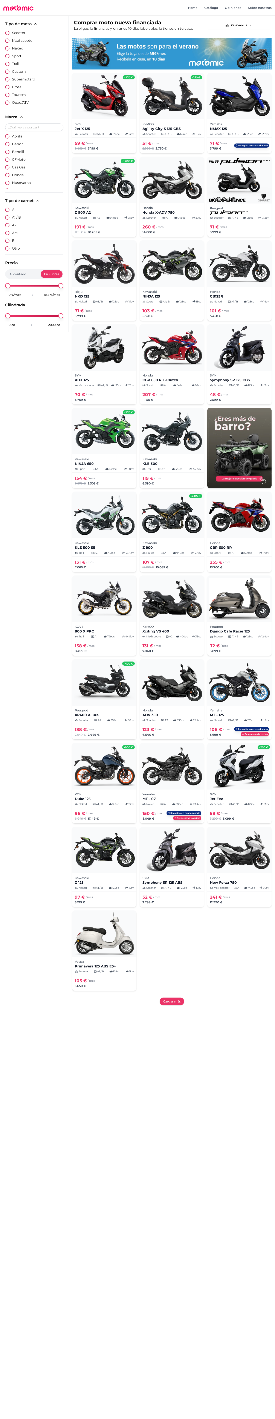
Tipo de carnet (19, 200)
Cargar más (172, 1001)
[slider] (7, 285)
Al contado (17, 274)
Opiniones (233, 8)
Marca (11, 117)
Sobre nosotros (260, 8)
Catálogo (211, 8)
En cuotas (51, 274)
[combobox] (239, 25)
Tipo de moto (18, 24)
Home (192, 8)
